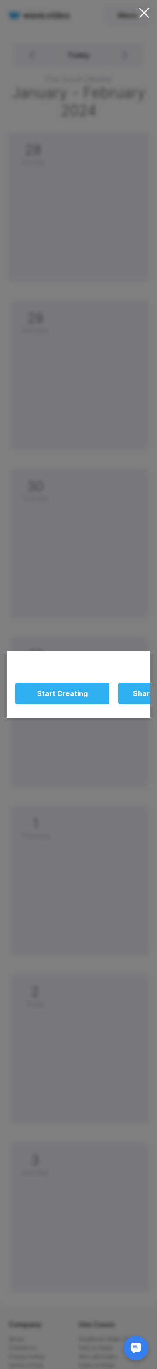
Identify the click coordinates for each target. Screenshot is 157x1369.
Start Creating (62, 693)
